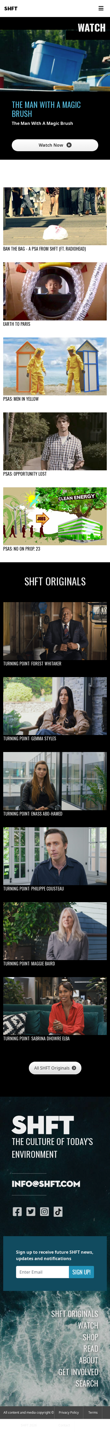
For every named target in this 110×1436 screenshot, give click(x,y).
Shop (90, 1336)
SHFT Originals (74, 1313)
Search (87, 1383)
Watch (88, 1325)
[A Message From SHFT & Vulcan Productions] (55, 291)
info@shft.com (46, 1184)
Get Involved (78, 1371)
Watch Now (51, 145)
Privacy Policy (69, 1412)
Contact (64, 1425)
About (88, 1360)
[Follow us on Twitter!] (32, 1211)
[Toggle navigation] (101, 8)
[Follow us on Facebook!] (18, 1211)
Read (90, 1348)
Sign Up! (81, 1272)
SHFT (11, 8)
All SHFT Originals (52, 1068)
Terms (93, 1412)
